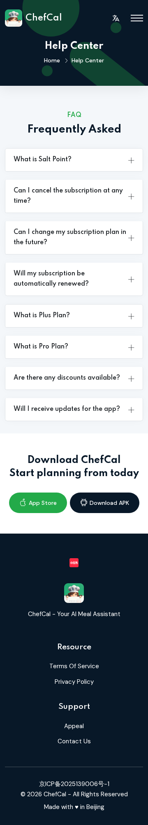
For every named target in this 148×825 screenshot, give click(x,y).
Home (52, 60)
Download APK (109, 502)
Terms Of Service (74, 666)
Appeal (74, 726)
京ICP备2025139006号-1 (74, 784)
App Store (43, 502)
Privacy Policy (74, 682)
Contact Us (74, 741)
